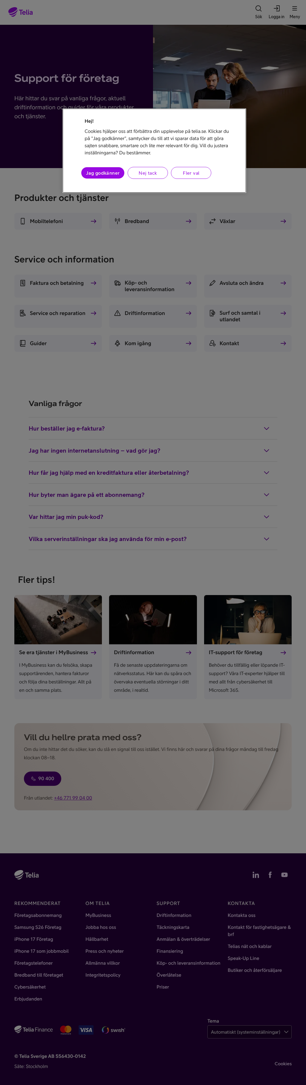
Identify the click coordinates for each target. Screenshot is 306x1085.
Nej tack (148, 173)
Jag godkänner (103, 173)
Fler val (191, 173)
